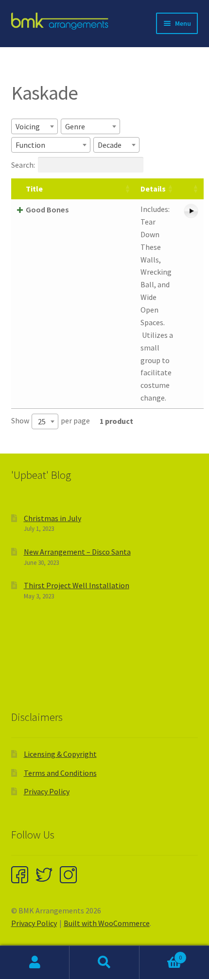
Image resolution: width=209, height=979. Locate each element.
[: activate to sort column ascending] (191, 188)
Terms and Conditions (60, 773)
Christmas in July (52, 518)
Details (153, 188)
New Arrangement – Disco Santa (77, 552)
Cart (160, 954)
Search (104, 962)
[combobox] (34, 126)
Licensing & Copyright (60, 754)
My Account (35, 962)
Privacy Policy (47, 791)
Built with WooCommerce (107, 923)
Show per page (50, 421)
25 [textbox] (42, 421)
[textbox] (31, 126)
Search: (23, 165)
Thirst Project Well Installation (76, 585)
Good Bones (47, 209)
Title (34, 188)
